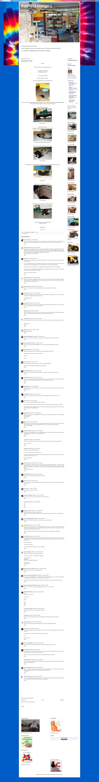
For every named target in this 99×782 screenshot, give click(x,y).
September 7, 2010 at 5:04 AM (31, 400)
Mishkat (25, 386)
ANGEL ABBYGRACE (28, 591)
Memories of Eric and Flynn (29, 568)
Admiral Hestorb (27, 377)
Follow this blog (64, 739)
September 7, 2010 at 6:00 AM (36, 430)
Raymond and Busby (28, 495)
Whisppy (25, 329)
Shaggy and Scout (27, 510)
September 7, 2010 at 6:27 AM (34, 439)
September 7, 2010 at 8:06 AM (38, 495)
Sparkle (25, 310)
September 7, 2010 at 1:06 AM (33, 329)
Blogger (61, 774)
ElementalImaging (51, 774)
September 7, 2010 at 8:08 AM (34, 501)
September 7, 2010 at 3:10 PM (42, 585)
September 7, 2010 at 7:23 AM (35, 474)
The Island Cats (27, 621)
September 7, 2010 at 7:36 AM (31, 480)
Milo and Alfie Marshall (28, 336)
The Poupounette (72, 91)
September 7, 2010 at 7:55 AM (31, 488)
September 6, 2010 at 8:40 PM (34, 247)
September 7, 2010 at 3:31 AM (32, 361)
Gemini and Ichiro (27, 286)
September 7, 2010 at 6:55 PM (35, 621)
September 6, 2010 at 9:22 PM (36, 286)
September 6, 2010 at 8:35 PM (31, 239)
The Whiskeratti (27, 474)
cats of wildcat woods (28, 608)
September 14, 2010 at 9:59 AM (37, 667)
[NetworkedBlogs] (64, 737)
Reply (25, 243)
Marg (25, 421)
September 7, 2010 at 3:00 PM (43, 575)
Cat (24, 488)
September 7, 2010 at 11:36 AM (34, 536)
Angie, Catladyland (27, 551)
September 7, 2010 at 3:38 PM (37, 591)
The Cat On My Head (73, 95)
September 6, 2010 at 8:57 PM (31, 258)
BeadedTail (26, 277)
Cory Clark (26, 536)
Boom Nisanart (27, 318)
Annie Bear (26, 525)
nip (24, 233)
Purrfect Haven (27, 676)
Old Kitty (25, 349)
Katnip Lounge (35, 6)
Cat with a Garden (27, 430)
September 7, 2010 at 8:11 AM (37, 510)
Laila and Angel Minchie (28, 518)
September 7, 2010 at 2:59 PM (40, 568)
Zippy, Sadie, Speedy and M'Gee (30, 585)
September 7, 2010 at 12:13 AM (36, 318)
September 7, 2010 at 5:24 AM (35, 412)
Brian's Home (71, 82)
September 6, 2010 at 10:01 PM (33, 310)
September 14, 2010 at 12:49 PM (36, 676)
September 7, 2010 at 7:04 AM (34, 448)
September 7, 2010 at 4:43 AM (32, 386)
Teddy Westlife (27, 370)
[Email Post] (36, 232)
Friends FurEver (72, 100)
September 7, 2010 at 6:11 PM (34, 615)
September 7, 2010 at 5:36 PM (38, 608)
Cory (25, 239)
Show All (77, 103)
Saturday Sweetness (72, 92)
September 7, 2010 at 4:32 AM (35, 370)
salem (27, 233)
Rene (25, 480)
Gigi (24, 258)
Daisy (25, 361)
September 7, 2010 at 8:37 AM (39, 518)
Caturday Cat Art (71, 101)
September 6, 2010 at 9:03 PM (34, 277)
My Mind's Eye (27, 412)
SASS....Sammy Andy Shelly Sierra (30, 575)
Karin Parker (26, 247)
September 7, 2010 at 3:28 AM (33, 349)
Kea (24, 400)
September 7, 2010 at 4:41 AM (36, 377)
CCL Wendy (26, 649)
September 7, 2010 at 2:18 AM (38, 336)
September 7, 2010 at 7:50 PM (32, 628)
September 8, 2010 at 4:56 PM (37, 659)
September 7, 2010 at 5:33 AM (31, 421)
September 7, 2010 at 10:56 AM (34, 525)
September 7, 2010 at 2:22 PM (37, 551)
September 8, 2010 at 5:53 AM (34, 649)
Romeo (25, 628)
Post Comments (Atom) (30, 701)
